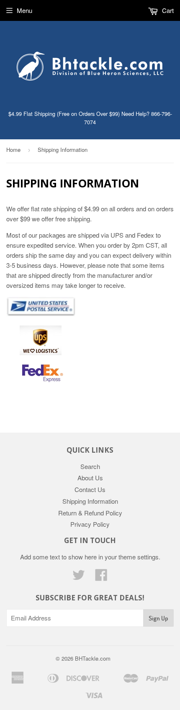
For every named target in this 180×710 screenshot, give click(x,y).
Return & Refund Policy (90, 512)
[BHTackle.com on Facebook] (101, 577)
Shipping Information (90, 501)
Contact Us (90, 489)
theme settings (138, 556)
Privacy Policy (90, 524)
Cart (167, 10)
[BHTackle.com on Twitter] (78, 577)
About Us (90, 477)
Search (90, 466)
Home (13, 150)
